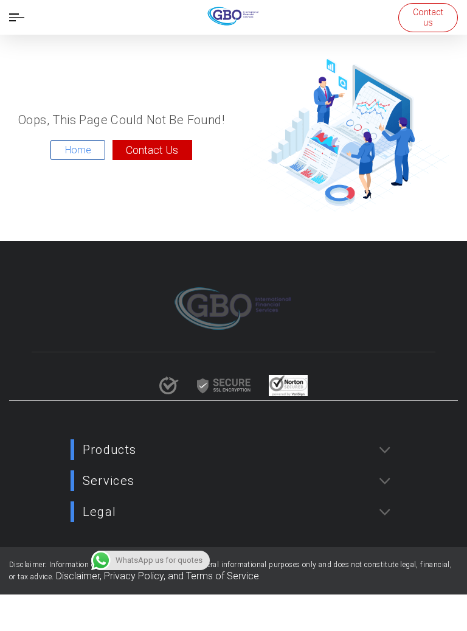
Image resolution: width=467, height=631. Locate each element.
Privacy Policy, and (145, 576)
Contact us (428, 17)
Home (78, 150)
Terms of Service (222, 576)
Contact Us (152, 150)
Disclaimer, (80, 576)
